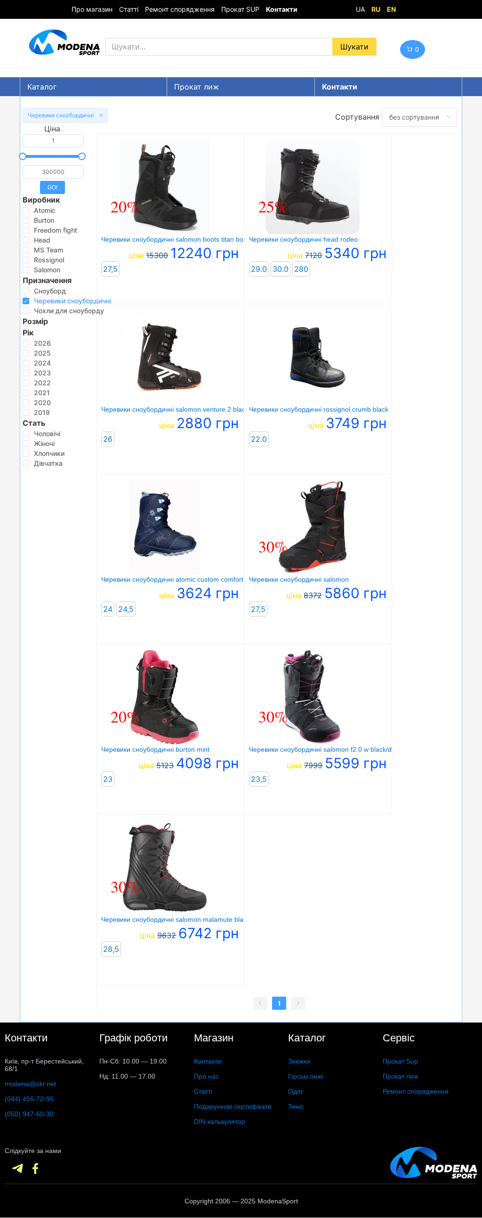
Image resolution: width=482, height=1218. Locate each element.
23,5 (259, 779)
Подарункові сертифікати (233, 1106)
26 (107, 439)
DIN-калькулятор (219, 1121)
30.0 (281, 269)
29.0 (259, 269)
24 (107, 609)
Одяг (295, 1091)
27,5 (110, 269)
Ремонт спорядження (180, 9)
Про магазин (92, 9)
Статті (128, 9)
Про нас (206, 1076)
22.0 (259, 439)
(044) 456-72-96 (29, 1099)
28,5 (111, 949)
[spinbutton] (53, 140)
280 (301, 269)
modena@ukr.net (30, 1084)
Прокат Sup (400, 1061)
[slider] (52, 156)
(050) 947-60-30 (29, 1114)
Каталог (41, 86)
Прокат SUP (240, 9)
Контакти (207, 1061)
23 (107, 779)
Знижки (299, 1061)
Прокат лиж (196, 86)
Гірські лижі (305, 1076)
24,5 (126, 609)
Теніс (296, 1106)
